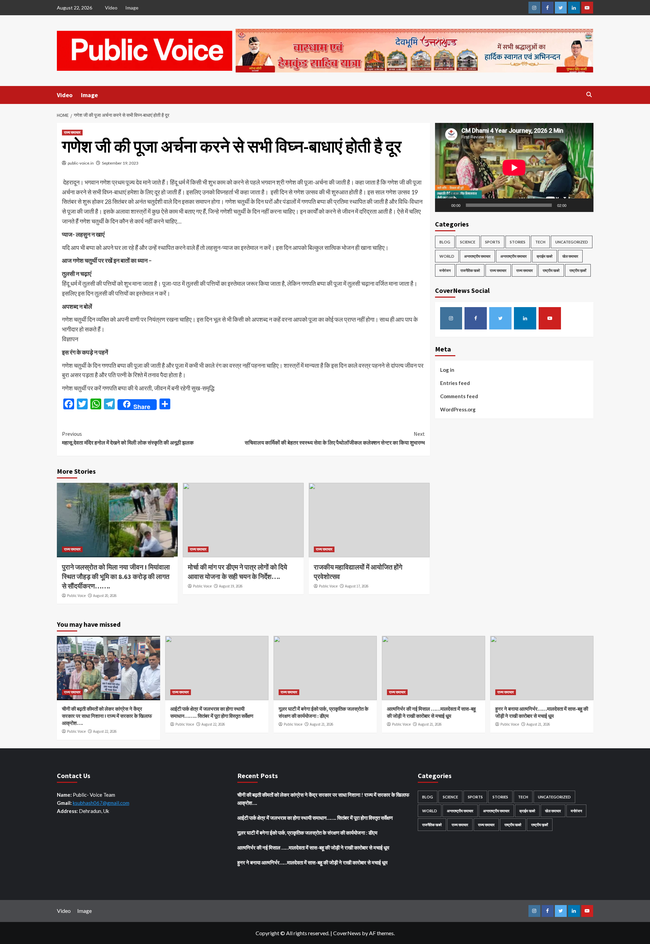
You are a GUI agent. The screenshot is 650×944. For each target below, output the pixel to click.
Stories (517, 242)
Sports (492, 242)
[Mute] (573, 205)
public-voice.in (81, 163)
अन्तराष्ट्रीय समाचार (477, 256)
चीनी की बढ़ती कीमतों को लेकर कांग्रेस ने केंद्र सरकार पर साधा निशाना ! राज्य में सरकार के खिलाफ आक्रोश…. (107, 716)
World (446, 256)
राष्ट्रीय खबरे (551, 270)
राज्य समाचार (72, 132)
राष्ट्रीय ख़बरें (577, 270)
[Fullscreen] (584, 205)
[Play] (443, 205)
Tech (540, 242)
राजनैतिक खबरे (470, 270)
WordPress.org (458, 409)
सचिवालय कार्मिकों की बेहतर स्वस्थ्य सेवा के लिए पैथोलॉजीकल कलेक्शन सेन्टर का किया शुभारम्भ (335, 438)
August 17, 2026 (356, 586)
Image (131, 7)
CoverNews (347, 933)
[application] (514, 167)
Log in (447, 370)
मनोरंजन (445, 270)
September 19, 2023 (120, 163)
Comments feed (459, 396)
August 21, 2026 (321, 724)
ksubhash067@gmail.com (101, 803)
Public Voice (76, 595)
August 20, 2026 (104, 595)
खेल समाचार (570, 256)
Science (467, 242)
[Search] (589, 95)
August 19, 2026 (230, 586)
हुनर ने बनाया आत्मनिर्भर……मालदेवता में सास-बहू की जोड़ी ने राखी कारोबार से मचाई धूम (312, 862)
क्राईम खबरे (544, 256)
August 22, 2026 (104, 731)
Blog (444, 242)
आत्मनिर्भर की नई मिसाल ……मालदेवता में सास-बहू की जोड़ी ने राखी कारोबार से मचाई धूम (313, 847)
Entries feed (455, 383)
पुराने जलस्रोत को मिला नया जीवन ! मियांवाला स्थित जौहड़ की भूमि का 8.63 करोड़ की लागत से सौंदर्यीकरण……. (116, 576)
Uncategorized (571, 242)
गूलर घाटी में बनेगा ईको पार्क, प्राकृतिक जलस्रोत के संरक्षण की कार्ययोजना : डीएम (307, 833)
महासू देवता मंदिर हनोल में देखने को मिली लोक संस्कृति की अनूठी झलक (128, 438)
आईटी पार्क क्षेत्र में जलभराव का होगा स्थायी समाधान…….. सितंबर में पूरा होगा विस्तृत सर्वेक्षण (315, 818)
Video (111, 7)
